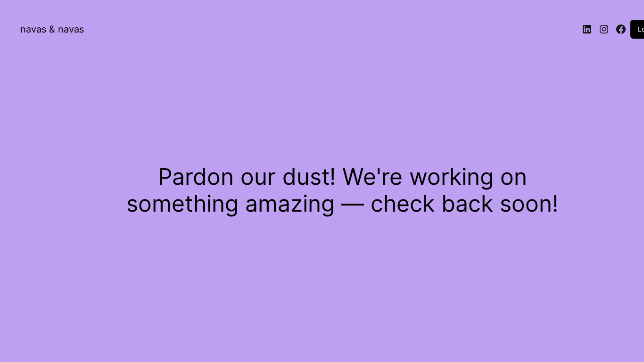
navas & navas (52, 29)
